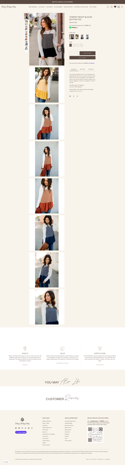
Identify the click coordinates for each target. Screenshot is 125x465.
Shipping (67, 434)
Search (44, 442)
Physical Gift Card (47, 427)
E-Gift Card (45, 429)
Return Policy (68, 429)
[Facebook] (16, 428)
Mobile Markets (68, 423)
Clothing (42, 7)
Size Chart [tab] (82, 69)
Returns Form (68, 427)
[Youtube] (19, 428)
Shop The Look (100, 364)
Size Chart (67, 432)
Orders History (46, 440)
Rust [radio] (87, 36)
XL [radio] (81, 45)
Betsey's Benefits (47, 421)
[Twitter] (32, 428)
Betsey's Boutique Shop (23, 459)
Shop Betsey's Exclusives (62, 363)
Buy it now (82, 57)
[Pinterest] (28, 428)
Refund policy (101, 459)
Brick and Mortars (69, 425)
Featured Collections (81, 7)
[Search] (108, 7)
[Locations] (118, 7)
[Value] (62, 348)
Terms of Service (93, 459)
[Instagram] (22, 428)
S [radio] (70, 45)
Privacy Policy (68, 440)
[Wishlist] (115, 7)
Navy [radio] (82, 36)
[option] (26, 16)
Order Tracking (46, 445)
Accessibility (107, 459)
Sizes (70, 42)
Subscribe (45, 425)
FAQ (66, 438)
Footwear (49, 7)
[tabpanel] (82, 83)
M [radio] (74, 45)
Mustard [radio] (77, 36)
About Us (25, 364)
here (83, 453)
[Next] (26, 51)
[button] (46, 39)
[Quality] (25, 348)
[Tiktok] (25, 428)
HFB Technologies (38, 459)
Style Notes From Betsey (49, 434)
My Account (45, 438)
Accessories (58, 7)
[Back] (2, 2)
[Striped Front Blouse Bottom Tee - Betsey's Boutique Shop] (26, 16)
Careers (67, 436)
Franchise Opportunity (70, 421)
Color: (72, 32)
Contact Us (45, 436)
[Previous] (26, 11)
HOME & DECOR (68, 7)
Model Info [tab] (91, 69)
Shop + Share (46, 423)
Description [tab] (74, 69)
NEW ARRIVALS (33, 7)
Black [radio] (71, 36)
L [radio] (77, 45)
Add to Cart (87, 53)
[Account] (122, 7)
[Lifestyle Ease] (99, 348)
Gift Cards (93, 7)
